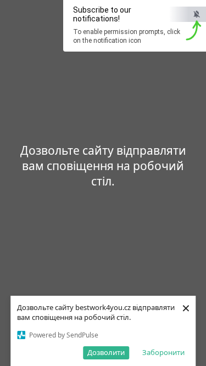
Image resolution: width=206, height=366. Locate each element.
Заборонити (163, 352)
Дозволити (106, 352)
